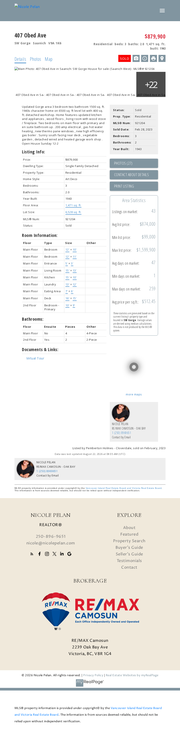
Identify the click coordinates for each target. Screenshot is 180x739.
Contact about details (131, 174)
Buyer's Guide (129, 547)
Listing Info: (33, 152)
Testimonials (129, 561)
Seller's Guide (129, 554)
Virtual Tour (35, 358)
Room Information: (40, 235)
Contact (129, 567)
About (129, 528)
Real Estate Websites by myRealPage (132, 675)
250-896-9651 (51, 536)
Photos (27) (123, 163)
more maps (134, 394)
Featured (129, 534)
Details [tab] (20, 59)
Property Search (129, 541)
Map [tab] (49, 59)
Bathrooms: (32, 319)
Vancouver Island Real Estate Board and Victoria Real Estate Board (124, 488)
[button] (32, 554)
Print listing (124, 186)
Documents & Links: (40, 349)
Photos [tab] (35, 59)
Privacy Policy (93, 675)
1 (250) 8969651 (121, 433)
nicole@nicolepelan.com (50, 543)
